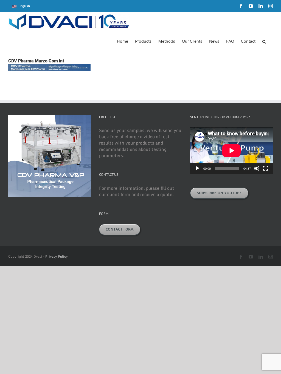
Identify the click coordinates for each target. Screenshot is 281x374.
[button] (264, 41)
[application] (231, 150)
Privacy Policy (56, 256)
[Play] (197, 168)
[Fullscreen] (265, 168)
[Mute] (257, 168)
